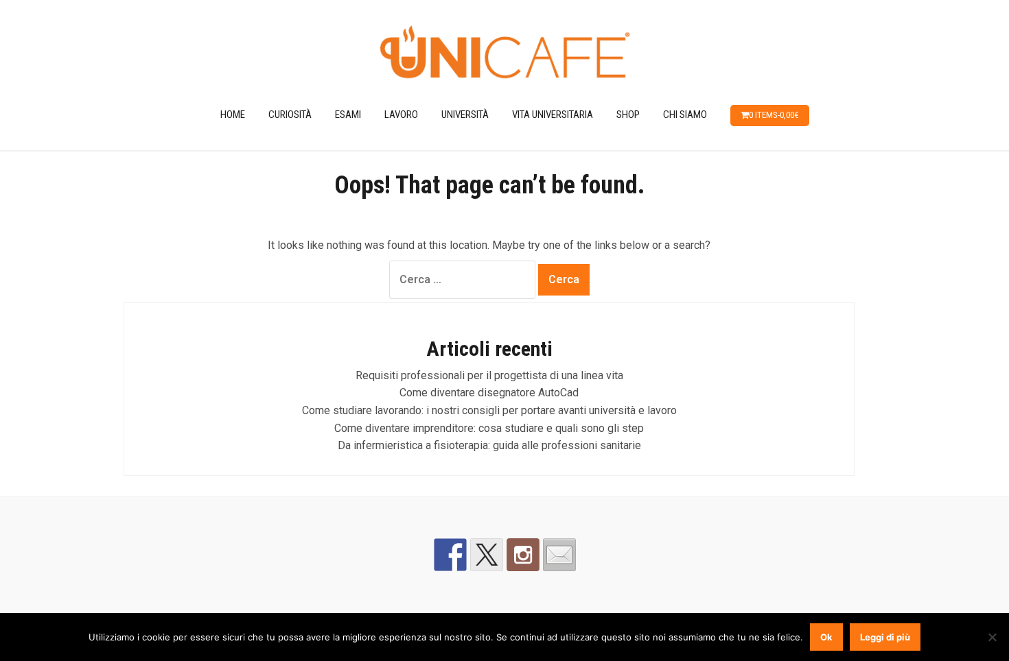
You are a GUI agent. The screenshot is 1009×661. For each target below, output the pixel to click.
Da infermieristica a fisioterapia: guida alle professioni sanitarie (489, 445)
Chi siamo (685, 114)
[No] (992, 637)
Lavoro (401, 114)
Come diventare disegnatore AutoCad (489, 392)
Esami (348, 114)
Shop (628, 114)
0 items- (774, 115)
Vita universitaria (552, 114)
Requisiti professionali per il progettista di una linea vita (489, 375)
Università (465, 114)
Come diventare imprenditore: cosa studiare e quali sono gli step (489, 428)
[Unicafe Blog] (504, 53)
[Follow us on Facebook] (450, 554)
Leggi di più (885, 637)
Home (232, 114)
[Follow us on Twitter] (486, 554)
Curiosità (290, 114)
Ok (826, 637)
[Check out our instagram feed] (523, 554)
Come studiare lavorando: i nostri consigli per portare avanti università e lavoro (489, 410)
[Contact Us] (559, 554)
